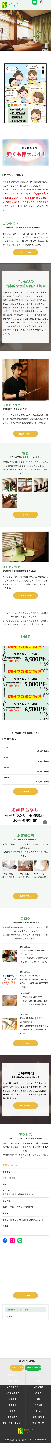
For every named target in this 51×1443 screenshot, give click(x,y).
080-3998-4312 (8, 1177)
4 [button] (27, 125)
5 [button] (28, 125)
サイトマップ (38, 1423)
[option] (25, 93)
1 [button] (22, 125)
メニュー (10, 1316)
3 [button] (25, 125)
